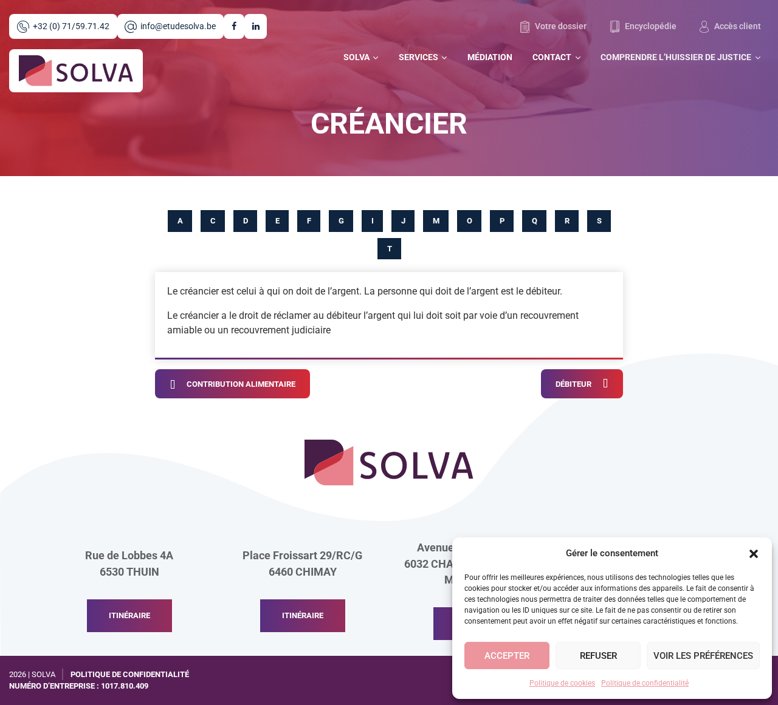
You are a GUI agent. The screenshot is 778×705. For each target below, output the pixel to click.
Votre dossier (560, 26)
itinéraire (129, 615)
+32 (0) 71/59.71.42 (71, 26)
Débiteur (573, 384)
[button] (754, 553)
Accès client (736, 26)
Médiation (489, 57)
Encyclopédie (649, 26)
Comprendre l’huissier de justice (676, 57)
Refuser (598, 655)
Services (418, 57)
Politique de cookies (562, 683)
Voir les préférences (703, 655)
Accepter (506, 655)
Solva (356, 57)
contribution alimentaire (241, 384)
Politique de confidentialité (645, 683)
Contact (551, 57)
